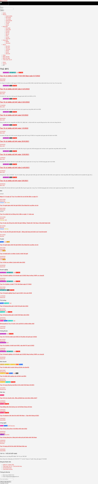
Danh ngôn (8, 29)
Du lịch (7, 52)
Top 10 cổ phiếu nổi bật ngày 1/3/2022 (14, 128)
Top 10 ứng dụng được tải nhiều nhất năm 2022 (13, 428)
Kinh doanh (8, 17)
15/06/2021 (2, 409)
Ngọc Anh (2, 93)
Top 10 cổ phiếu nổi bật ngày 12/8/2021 (14, 154)
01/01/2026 (2, 217)
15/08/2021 (2, 440)
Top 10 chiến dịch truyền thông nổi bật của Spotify (14, 367)
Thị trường (8, 19)
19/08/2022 (2, 348)
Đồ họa (7, 32)
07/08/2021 (2, 170)
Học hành (8, 28)
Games (7, 50)
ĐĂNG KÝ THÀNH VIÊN (8, 464)
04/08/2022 (2, 431)
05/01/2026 (2, 199)
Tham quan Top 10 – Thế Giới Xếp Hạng (12, 466)
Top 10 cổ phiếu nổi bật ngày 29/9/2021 (14, 141)
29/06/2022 (2, 379)
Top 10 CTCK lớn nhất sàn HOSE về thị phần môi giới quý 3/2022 (18, 336)
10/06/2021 (2, 449)
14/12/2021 (2, 387)
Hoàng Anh (2, 441)
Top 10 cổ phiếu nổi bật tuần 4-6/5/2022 (15, 89)
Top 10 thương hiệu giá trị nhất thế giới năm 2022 (14, 306)
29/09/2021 (2, 144)
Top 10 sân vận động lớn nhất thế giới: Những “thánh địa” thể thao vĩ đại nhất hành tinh (25, 223)
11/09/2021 (2, 296)
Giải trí (4, 44)
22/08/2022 (2, 256)
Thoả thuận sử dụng (7, 469)
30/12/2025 (2, 225)
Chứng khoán (9, 20)
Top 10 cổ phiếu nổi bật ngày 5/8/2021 (14, 181)
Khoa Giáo (5, 26)
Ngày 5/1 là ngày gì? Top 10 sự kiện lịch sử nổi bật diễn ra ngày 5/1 (19, 196)
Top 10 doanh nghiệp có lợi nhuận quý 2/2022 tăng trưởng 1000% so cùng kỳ (22, 275)
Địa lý (7, 35)
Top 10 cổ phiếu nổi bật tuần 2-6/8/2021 (15, 167)
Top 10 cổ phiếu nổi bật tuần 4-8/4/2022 (15, 102)
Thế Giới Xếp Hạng (7, 467)
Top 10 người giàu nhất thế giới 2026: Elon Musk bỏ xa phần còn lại (19, 205)
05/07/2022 (2, 79)
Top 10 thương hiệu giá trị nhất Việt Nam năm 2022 (14, 315)
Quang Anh (2, 80)
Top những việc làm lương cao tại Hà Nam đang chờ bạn (16, 407)
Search (1, 7)
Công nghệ (5, 40)
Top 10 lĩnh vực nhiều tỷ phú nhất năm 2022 (12, 262)
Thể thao (8, 49)
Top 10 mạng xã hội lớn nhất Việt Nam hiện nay (13, 446)
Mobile (7, 41)
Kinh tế (4, 14)
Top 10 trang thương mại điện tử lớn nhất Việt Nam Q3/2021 (17, 385)
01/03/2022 (2, 131)
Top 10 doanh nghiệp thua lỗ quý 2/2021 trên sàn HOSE (16, 293)
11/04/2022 (2, 105)
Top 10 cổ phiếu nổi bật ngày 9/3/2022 (14, 115)
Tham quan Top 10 (7, 59)
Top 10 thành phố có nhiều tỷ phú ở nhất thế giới (14, 253)
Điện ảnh (8, 53)
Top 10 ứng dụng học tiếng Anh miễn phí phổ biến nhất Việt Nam (18, 437)
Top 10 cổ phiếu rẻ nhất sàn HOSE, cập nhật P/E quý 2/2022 (17, 345)
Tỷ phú (7, 23)
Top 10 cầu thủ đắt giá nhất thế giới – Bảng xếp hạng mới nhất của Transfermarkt (23, 232)
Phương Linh (3, 310)
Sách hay (8, 38)
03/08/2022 (2, 278)
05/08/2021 (2, 184)
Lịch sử (7, 37)
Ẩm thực (8, 47)
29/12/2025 (2, 234)
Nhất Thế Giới (6, 56)
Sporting (2, 218)
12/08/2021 (2, 157)
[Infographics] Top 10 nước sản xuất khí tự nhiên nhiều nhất (17, 323)
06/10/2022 (2, 339)
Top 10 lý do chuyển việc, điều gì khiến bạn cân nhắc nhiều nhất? (18, 398)
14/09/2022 (2, 326)
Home (4, 13)
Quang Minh (3, 402)
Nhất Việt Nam (6, 58)
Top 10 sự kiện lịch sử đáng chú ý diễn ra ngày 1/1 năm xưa (17, 214)
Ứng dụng (8, 43)
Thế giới (2, 202)
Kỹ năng (7, 31)
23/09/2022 (2, 317)
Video (4, 55)
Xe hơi (7, 25)
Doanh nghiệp (9, 16)
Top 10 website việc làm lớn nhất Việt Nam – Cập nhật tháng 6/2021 (19, 415)
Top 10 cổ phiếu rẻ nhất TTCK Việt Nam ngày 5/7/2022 (20, 76)
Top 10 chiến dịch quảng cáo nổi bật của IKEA (13, 376)
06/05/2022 (2, 92)
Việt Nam (21, 72)
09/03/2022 (2, 118)
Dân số (7, 34)
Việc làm (8, 22)
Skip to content (3, 0)
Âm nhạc (8, 46)
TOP (17, 72)
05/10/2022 (2, 309)
